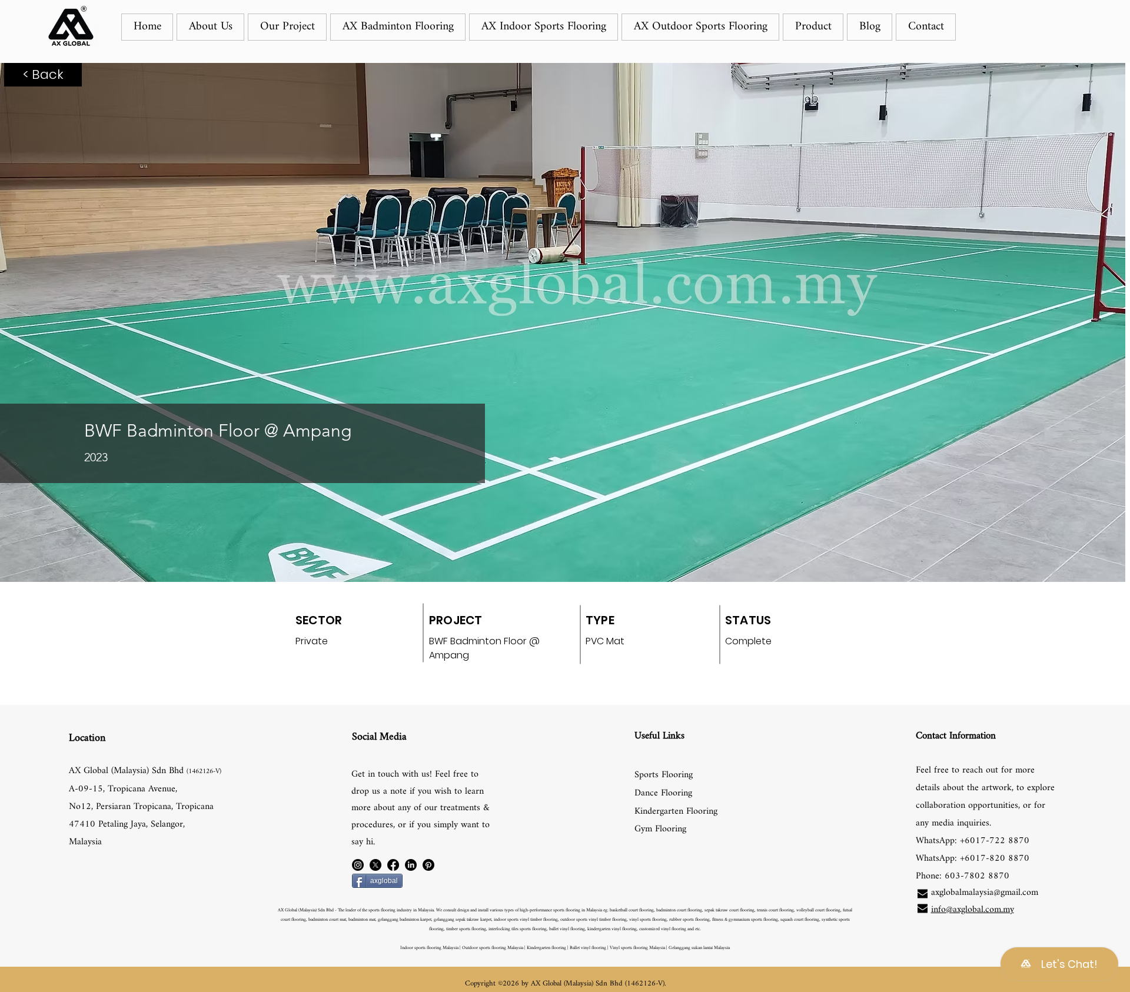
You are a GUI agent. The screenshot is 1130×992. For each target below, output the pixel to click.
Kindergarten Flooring (675, 811)
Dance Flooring (663, 793)
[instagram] (358, 865)
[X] (375, 865)
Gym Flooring (660, 829)
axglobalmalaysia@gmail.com (984, 893)
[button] (287, 27)
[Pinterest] (428, 865)
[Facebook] (393, 865)
